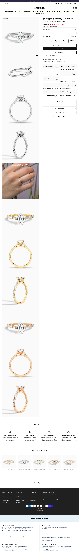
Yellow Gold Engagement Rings (61, 527)
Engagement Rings (54, 550)
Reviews (3, 498)
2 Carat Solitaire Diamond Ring (21, 546)
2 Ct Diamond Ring (28, 536)
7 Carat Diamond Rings (26, 528)
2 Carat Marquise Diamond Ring (48, 536)
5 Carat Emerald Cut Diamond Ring (49, 540)
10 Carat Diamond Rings (26, 530)
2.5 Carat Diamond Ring (28, 527)
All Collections (45, 546)
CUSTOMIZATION (39, 13)
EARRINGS (59, 11)
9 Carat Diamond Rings (16, 530)
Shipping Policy (32, 496)
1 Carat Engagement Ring (6, 527)
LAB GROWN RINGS (24, 11)
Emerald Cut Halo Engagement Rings (9, 549)
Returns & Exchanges (33, 494)
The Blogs (18, 494)
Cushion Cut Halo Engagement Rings (9, 547)
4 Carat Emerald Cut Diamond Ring (61, 539)
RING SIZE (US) (46, 29)
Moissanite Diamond (20, 500)
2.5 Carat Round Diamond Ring (63, 537)
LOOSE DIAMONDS (69, 11)
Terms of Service (33, 500)
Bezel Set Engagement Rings (59, 547)
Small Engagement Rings (6, 536)
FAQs (3, 496)
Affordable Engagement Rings (18, 536)
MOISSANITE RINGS (38, 11)
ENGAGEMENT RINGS (11, 11)
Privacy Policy (32, 498)
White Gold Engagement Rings (48, 527)
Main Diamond (46, 36)
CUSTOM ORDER (59, 52)
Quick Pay (18, 502)
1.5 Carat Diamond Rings (17, 527)
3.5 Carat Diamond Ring (6, 528)
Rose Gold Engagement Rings (48, 528)
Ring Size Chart (19, 496)
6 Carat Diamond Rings (16, 528)
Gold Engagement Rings (59, 528)
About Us (4, 494)
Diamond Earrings (45, 550)
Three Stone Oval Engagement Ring (24, 549)
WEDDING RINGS (50, 11)
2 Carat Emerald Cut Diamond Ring (49, 537)
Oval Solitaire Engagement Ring (8, 550)
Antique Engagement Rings (54, 546)
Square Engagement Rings (47, 549)
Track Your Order (5, 500)
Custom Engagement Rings (66, 546)
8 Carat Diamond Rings (6, 530)
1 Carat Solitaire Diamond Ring (7, 546)
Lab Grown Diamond (20, 498)
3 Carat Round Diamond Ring (47, 539)
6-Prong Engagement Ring (47, 547)
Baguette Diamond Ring (58, 549)
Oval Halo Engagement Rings (22, 547)
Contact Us (4, 502)
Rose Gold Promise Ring (68, 549)
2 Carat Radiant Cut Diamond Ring (62, 536)
